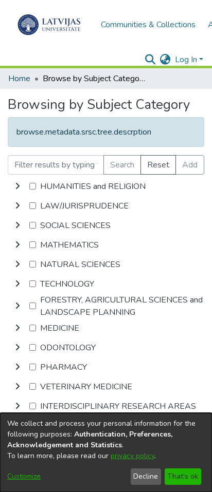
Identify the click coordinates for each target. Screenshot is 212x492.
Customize (24, 476)
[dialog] (106, 452)
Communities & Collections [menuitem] (148, 24)
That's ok (182, 476)
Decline (145, 476)
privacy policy (132, 456)
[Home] (49, 24)
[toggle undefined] (17, 186)
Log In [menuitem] (186, 59)
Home (19, 78)
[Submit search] (150, 59)
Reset (158, 165)
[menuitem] (165, 59)
